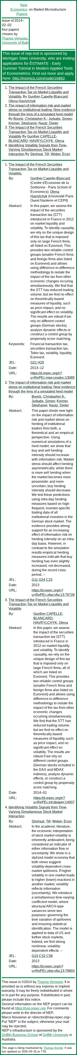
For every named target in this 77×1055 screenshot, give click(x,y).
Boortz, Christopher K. (30, 119)
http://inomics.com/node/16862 (38, 78)
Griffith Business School (20, 1035)
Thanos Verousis (15, 38)
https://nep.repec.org (30, 1008)
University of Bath (15, 42)
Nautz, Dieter (48, 123)
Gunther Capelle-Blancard (48, 96)
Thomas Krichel (53, 1047)
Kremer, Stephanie (23, 123)
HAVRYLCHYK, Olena (47, 141)
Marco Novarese (14, 1017)
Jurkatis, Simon (60, 119)
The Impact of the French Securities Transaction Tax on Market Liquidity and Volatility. (39, 92)
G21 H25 (37, 362)
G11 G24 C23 (42, 579)
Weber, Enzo (60, 154)
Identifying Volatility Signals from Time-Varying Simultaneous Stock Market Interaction (38, 150)
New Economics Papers (18, 9)
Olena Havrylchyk (22, 101)
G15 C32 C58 (42, 956)
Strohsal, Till (39, 154)
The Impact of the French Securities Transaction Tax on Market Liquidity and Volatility (39, 132)
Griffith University (55, 1035)
